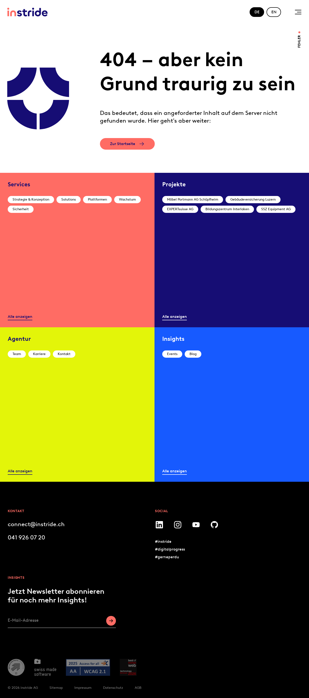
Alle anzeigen (20, 316)
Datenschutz (113, 688)
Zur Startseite (122, 143)
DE (257, 12)
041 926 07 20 (26, 537)
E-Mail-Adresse (23, 620)
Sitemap (56, 688)
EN (273, 12)
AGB (138, 688)
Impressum (82, 688)
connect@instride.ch (36, 524)
